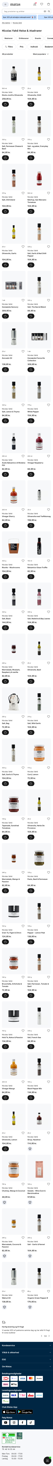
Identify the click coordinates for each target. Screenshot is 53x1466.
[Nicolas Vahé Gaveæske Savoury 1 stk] (14, 295)
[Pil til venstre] (42, 1336)
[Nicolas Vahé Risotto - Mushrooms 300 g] (14, 555)
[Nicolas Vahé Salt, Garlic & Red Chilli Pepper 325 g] (39, 242)
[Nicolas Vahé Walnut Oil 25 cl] (14, 1286)
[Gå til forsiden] (15, 4)
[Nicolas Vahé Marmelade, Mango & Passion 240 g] (14, 868)
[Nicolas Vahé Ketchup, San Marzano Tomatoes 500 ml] (39, 189)
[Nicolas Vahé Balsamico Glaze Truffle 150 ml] (39, 555)
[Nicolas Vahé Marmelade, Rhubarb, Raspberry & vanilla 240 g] (14, 659)
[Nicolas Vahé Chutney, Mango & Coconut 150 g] (14, 1180)
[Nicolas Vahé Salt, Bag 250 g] (14, 711)
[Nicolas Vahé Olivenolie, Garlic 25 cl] (14, 242)
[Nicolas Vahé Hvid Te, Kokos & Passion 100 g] (14, 1025)
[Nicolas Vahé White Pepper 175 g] (39, 399)
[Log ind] (34, 4)
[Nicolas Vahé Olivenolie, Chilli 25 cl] (39, 83)
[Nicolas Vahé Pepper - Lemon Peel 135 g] (39, 920)
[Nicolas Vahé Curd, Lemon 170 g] (39, 762)
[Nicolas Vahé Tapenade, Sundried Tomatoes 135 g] (14, 814)
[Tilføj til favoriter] (23, 88)
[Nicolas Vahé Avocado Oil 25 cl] (14, 347)
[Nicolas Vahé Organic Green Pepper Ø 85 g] (39, 1286)
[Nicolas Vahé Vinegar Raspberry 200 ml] (39, 452)
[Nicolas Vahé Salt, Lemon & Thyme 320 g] (14, 399)
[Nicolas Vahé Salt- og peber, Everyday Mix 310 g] (39, 135)
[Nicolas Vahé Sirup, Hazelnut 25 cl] (39, 1127)
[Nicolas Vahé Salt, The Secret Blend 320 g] (39, 295)
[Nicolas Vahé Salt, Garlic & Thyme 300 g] (14, 762)
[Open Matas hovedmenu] (5, 4)
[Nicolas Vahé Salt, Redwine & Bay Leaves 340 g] (39, 606)
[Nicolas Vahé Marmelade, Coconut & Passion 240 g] (14, 1233)
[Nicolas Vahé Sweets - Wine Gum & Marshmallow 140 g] (39, 1180)
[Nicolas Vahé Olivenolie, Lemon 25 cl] (14, 1127)
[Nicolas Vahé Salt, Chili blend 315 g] (14, 189)
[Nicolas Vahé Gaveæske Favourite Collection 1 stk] (39, 347)
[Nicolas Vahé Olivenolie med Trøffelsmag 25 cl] (39, 504)
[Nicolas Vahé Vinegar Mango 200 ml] (14, 1076)
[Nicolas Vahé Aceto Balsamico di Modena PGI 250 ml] (14, 452)
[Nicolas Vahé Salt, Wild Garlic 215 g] (39, 711)
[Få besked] (29, 1148)
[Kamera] (45, 11)
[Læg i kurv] (5, 104)
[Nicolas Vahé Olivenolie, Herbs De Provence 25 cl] (39, 814)
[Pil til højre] (49, 1336)
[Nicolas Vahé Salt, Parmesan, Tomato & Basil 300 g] (39, 973)
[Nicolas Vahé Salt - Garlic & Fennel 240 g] (39, 1233)
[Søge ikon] (49, 11)
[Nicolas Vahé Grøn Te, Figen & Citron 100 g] (14, 920)
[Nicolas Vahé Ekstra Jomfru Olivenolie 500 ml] (14, 83)
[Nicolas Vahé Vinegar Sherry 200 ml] (14, 504)
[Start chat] (47, 1460)
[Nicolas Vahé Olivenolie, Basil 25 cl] (39, 659)
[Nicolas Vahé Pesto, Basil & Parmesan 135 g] (39, 868)
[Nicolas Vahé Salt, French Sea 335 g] (39, 1025)
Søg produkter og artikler (14, 11)
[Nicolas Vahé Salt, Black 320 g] (14, 606)
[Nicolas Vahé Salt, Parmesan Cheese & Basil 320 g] (14, 135)
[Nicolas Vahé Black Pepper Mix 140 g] (39, 1076)
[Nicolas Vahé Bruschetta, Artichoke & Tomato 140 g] (14, 973)
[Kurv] (48, 4)
